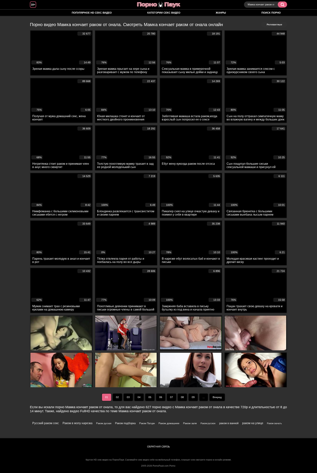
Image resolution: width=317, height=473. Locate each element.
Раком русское (208, 423)
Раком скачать (274, 423)
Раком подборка (125, 423)
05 (149, 397)
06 (160, 397)
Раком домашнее (168, 423)
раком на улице (252, 423)
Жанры (221, 12)
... (204, 397)
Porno (172, 466)
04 (139, 397)
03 (128, 397)
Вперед (217, 397)
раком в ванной (228, 423)
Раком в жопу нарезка (77, 423)
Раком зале (190, 423)
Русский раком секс (45, 423)
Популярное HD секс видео (92, 12)
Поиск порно (271, 12)
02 (117, 397)
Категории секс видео (163, 12)
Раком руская (103, 423)
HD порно (36, 13)
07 (171, 397)
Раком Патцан (147, 423)
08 (182, 397)
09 (193, 397)
